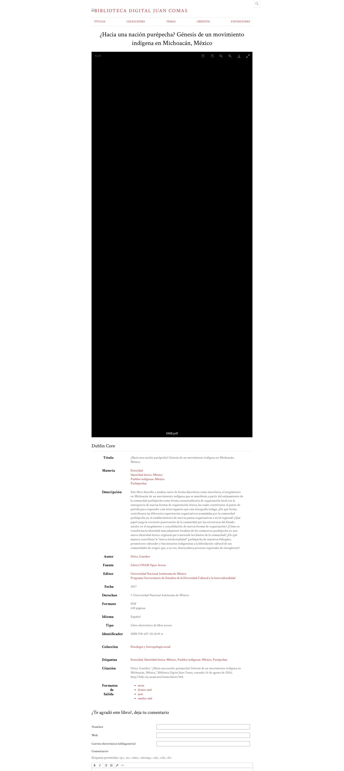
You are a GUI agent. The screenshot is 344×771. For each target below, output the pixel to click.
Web (95, 735)
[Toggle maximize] (247, 56)
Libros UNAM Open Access (148, 565)
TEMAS (171, 21)
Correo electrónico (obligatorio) (113, 743)
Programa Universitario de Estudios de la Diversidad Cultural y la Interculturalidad (183, 578)
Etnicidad (137, 470)
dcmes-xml (145, 690)
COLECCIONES (135, 21)
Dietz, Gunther (140, 556)
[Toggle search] (257, 4)
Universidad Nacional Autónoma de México (158, 574)
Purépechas (220, 660)
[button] (94, 765)
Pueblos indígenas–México (147, 479)
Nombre (97, 727)
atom (141, 685)
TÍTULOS (99, 21)
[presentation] (94, 765)
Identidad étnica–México (147, 475)
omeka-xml (145, 698)
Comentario (100, 751)
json (140, 694)
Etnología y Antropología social (150, 647)
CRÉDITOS (203, 21)
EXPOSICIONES (240, 21)
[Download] (239, 56)
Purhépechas (139, 483)
